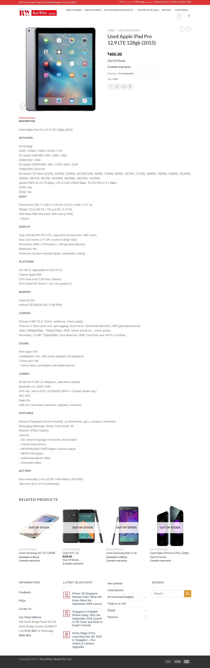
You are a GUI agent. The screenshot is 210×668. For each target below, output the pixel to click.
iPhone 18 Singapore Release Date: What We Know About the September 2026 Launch (87, 598)
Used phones (92, 10)
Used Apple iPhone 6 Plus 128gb (169, 553)
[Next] (190, 540)
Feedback (25, 592)
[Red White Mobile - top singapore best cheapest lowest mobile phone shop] (38, 13)
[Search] (179, 16)
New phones (74, 10)
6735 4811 (128, 2)
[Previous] (19, 540)
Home (111, 30)
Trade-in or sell (148, 10)
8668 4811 (149, 2)
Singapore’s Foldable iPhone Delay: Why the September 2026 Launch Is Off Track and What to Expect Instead (87, 618)
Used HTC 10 (71, 553)
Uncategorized (129, 30)
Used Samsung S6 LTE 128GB (37, 553)
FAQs (22, 600)
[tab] (27, 121)
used (115, 79)
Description (27, 121)
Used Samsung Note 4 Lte (121, 553)
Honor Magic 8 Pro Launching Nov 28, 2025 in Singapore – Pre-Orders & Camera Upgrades (87, 639)
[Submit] (187, 593)
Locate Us (25, 608)
